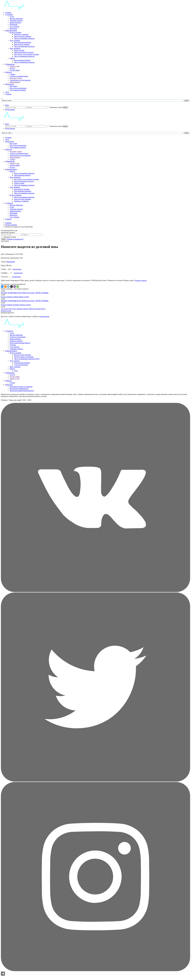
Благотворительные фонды (20, 343)
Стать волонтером (21, 365)
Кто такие (13, 86)
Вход (7, 105)
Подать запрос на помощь (24, 357)
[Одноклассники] (5, 286)
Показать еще (6, 311)
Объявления (9, 64)
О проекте (9, 14)
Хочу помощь (15, 40)
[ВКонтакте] (2, 286)
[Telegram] (8, 286)
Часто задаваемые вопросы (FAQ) (27, 359)
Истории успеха (16, 78)
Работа (12, 58)
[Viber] (14, 286)
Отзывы (8, 94)
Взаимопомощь (11, 30)
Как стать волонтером (18, 88)
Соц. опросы (14, 26)
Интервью (13, 24)
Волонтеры (9, 84)
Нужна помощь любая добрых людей (15, 297)
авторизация (44, 316)
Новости (8, 72)
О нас (12, 16)
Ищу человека (15, 48)
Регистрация (10, 109)
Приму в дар (14, 66)
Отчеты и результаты (18, 337)
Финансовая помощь (22, 363)
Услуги (12, 68)
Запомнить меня (55, 107)
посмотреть (17, 269)
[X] (11, 286)
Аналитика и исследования (20, 80)
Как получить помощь (22, 36)
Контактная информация (19, 389)
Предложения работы (22, 60)
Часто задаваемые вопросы (24, 38)
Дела (7, 92)
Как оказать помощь (21, 44)
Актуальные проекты (18, 90)
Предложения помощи (22, 42)
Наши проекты (15, 22)
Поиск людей (19, 50)
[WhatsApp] (17, 286)
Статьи (12, 74)
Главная (8, 12)
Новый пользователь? (15, 239)
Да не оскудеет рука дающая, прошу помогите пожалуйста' (23, 309)
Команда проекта (16, 341)
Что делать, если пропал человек (26, 54)
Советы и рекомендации (19, 76)
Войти (65, 107)
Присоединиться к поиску (24, 52)
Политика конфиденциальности (22, 391)
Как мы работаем (16, 18)
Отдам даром (15, 70)
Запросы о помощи (21, 34)
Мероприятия (15, 82)
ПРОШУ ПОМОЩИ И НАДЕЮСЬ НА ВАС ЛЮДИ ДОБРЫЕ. (25, 293)
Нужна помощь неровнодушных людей (16, 305)
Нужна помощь (15, 32)
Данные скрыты (141, 280)
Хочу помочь (15, 361)
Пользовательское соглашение (21, 387)
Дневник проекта (16, 20)
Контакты (13, 28)
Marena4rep (11, 262)
